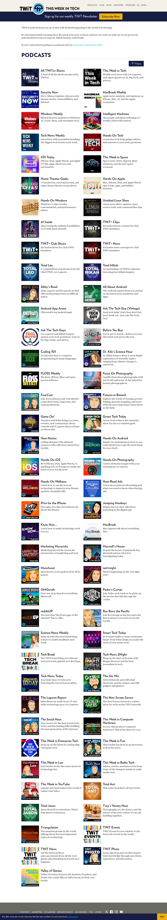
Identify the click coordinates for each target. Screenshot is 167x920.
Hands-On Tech (113, 135)
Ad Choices (81, 912)
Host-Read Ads (112, 481)
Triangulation (49, 827)
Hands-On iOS (50, 460)
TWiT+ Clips (111, 222)
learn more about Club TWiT (87, 45)
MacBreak (109, 524)
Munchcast (48, 568)
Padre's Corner (112, 589)
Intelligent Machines (116, 114)
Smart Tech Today (114, 633)
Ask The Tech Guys (53, 330)
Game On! (47, 416)
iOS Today (47, 157)
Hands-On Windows (54, 200)
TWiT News (48, 849)
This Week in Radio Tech (118, 762)
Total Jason (48, 805)
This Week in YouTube (55, 784)
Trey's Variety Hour (115, 805)
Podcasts (92, 5)
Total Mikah (110, 265)
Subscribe (118, 5)
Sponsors (130, 5)
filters (138, 63)
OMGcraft (48, 589)
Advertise (37, 912)
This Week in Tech (114, 70)
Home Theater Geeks (54, 179)
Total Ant (109, 784)
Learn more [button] (73, 916)
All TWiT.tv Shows (53, 70)
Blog (108, 5)
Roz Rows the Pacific (116, 611)
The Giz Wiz (111, 676)
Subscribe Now (111, 16)
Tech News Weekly (53, 135)
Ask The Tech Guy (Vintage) (121, 308)
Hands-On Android (115, 438)
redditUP (47, 611)
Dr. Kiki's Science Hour (118, 351)
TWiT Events (111, 827)
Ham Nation (49, 438)
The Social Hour (51, 719)
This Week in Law (52, 762)
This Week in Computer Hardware (118, 721)
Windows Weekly (52, 114)
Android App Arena (53, 308)
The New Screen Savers (118, 697)
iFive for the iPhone (53, 503)
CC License (50, 912)
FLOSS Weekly (50, 373)
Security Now (49, 92)
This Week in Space (115, 157)
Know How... (49, 524)
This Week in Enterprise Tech (59, 741)
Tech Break (48, 654)
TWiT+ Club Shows (53, 243)
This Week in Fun (114, 741)
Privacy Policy (65, 912)
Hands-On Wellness (53, 481)
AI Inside (46, 222)
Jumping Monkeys (115, 503)
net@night (109, 568)
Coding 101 (48, 351)
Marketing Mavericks (54, 546)
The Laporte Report (53, 697)
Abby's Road (49, 287)
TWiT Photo (111, 849)
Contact (24, 912)
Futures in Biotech (114, 395)
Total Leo (47, 265)
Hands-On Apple (114, 179)
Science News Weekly (54, 633)
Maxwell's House (114, 546)
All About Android (115, 287)
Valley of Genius (51, 870)
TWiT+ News (111, 243)
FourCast (47, 395)
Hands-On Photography (118, 460)
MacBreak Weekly (114, 92)
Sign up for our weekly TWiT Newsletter (82, 16)
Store (98, 912)
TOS (91, 912)
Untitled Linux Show (116, 200)
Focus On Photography (118, 373)
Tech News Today (52, 676)
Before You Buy (113, 330)
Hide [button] (162, 916)
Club (102, 5)
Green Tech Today (114, 416)
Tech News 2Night (115, 654)
